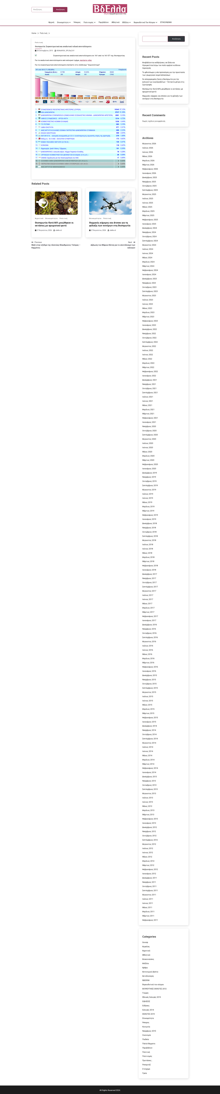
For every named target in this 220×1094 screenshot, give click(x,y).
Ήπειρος (77, 22)
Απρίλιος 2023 (148, 312)
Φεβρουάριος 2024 (150, 270)
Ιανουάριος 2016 (149, 671)
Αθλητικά (115, 22)
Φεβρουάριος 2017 (150, 616)
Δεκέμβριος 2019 (149, 473)
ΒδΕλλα (125, 22)
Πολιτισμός (88, 22)
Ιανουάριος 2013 (149, 823)
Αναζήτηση (176, 39)
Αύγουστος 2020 (149, 439)
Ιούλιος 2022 (147, 350)
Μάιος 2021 (147, 405)
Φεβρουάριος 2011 (150, 920)
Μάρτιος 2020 (148, 460)
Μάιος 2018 (147, 553)
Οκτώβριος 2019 (149, 481)
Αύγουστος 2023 (149, 295)
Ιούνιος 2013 (147, 802)
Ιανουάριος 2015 (149, 722)
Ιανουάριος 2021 (149, 422)
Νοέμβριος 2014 (149, 730)
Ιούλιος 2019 (147, 494)
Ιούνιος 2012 (147, 852)
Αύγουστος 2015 (149, 692)
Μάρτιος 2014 (148, 764)
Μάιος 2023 (147, 308)
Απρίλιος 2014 (148, 760)
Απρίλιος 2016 (148, 658)
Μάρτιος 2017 (148, 612)
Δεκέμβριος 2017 (149, 574)
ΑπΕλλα (145, 963)
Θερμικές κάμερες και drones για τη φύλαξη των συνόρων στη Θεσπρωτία (109, 224)
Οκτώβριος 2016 (149, 633)
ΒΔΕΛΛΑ (145, 980)
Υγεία (144, 1073)
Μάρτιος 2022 (148, 367)
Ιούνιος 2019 (147, 498)
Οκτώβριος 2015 (149, 684)
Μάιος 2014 (147, 755)
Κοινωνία (146, 1027)
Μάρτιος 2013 (148, 815)
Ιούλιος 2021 (147, 397)
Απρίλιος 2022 (148, 363)
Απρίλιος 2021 (148, 409)
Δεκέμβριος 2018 (149, 523)
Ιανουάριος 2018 (149, 570)
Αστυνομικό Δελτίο (150, 972)
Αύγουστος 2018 (149, 540)
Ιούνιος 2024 (147, 253)
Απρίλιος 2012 (148, 861)
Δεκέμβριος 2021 (149, 380)
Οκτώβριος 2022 (149, 338)
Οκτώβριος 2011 (149, 886)
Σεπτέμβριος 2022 (150, 342)
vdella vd (58, 230)
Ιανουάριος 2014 (149, 772)
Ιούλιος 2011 (147, 899)
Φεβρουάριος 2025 (150, 220)
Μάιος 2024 (147, 258)
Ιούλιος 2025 (147, 198)
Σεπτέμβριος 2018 (150, 536)
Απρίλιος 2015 (148, 709)
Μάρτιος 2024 (148, 266)
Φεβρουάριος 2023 (150, 321)
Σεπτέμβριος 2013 (150, 789)
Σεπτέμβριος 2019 (150, 485)
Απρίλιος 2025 (148, 211)
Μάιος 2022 (147, 359)
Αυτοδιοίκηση (148, 976)
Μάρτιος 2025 (148, 215)
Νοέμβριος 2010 (149, 1031)
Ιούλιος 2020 (147, 443)
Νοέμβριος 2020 (149, 426)
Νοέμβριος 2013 (149, 781)
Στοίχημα (146, 1069)
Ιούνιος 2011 (147, 903)
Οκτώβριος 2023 (149, 287)
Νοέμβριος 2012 (149, 831)
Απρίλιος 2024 (148, 262)
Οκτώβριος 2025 (149, 186)
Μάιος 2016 (147, 654)
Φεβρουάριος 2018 (150, 566)
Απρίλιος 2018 (148, 557)
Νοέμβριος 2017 (149, 578)
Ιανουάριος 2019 (149, 519)
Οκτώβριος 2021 (149, 388)
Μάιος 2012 (147, 857)
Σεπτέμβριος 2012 (150, 840)
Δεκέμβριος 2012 (149, 827)
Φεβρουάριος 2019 (150, 515)
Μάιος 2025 (147, 207)
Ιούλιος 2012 (147, 848)
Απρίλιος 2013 (148, 810)
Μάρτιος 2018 (148, 561)
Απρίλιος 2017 (148, 608)
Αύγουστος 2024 (149, 245)
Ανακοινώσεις (148, 959)
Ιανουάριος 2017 (149, 620)
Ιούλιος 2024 (147, 249)
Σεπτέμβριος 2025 (150, 190)
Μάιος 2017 (147, 604)
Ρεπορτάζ (146, 1065)
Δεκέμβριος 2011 (149, 878)
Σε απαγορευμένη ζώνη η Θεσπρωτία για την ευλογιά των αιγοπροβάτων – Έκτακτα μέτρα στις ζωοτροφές (163, 82)
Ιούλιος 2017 (147, 595)
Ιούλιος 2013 (147, 798)
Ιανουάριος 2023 (149, 325)
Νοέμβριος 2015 (149, 680)
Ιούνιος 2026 (147, 152)
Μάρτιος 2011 (148, 916)
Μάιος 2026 (147, 156)
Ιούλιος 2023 (147, 300)
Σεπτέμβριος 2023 (150, 291)
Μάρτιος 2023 (148, 317)
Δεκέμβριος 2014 (149, 726)
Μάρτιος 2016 (148, 663)
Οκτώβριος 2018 (149, 532)
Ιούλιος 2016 (147, 646)
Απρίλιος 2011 (148, 912)
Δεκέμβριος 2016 (149, 625)
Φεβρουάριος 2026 (150, 169)
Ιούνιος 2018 (147, 549)
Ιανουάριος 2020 (149, 469)
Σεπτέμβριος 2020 (150, 435)
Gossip (145, 942)
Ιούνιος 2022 (147, 355)
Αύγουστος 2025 (149, 194)
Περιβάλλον (104, 22)
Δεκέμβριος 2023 (149, 279)
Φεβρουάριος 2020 (150, 464)
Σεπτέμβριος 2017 (150, 587)
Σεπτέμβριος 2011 (150, 890)
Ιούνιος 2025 (147, 203)
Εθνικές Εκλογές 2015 (151, 997)
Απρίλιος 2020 (148, 456)
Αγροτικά (39, 218)
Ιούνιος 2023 (147, 304)
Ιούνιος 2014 (147, 751)
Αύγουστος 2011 (149, 895)
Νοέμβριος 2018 (149, 528)
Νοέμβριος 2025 (149, 182)
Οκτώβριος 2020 (149, 431)
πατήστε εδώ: (86, 60)
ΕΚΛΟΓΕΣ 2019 (148, 1014)
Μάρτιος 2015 (148, 713)
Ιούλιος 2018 (147, 544)
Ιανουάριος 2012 (149, 874)
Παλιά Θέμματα (148, 1044)
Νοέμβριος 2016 (149, 629)
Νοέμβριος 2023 (149, 283)
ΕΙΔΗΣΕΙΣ (146, 1001)
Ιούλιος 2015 (147, 696)
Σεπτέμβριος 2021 (150, 393)
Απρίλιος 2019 (148, 506)
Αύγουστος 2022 (149, 346)
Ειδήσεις (146, 1006)
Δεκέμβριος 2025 (149, 177)
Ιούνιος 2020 (147, 447)
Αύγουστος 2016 (149, 641)
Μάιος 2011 (147, 907)
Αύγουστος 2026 (149, 144)
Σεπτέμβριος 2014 (150, 739)
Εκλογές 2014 (148, 1010)
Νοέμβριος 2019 (149, 477)
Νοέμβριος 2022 (149, 333)
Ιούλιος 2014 (147, 747)
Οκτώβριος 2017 (149, 582)
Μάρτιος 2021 (148, 414)
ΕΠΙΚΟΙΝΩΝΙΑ (166, 22)
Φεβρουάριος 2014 (150, 768)
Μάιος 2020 (147, 452)
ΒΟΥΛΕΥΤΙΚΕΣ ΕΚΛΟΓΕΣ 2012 (154, 989)
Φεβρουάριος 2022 (150, 371)
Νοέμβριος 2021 (149, 384)
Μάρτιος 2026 (148, 165)
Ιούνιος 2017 (147, 599)
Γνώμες (145, 993)
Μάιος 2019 (147, 502)
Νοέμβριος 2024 (149, 232)
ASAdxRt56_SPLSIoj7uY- (65, 50)
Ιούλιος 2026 (147, 148)
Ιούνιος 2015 (147, 701)
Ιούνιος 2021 (147, 401)
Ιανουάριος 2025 (149, 224)
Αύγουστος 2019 (149, 490)
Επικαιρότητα (63, 22)
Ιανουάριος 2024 (149, 274)
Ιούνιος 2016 (147, 650)
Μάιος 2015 (147, 705)
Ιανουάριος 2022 (149, 376)
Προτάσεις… (147, 1060)
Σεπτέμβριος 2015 (150, 688)
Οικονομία (146, 1035)
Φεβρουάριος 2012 (150, 869)
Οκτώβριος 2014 (149, 734)
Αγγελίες (146, 946)
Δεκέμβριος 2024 (149, 228)
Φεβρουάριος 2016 (150, 667)
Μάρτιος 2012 (148, 865)
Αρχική (51, 22)
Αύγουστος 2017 (149, 591)
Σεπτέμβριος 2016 (150, 637)
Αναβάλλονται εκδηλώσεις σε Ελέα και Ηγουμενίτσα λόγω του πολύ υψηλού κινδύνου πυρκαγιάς (161, 65)
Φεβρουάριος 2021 (150, 418)
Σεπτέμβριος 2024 (150, 241)
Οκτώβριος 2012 (149, 836)
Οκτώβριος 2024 (149, 236)
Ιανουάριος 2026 (149, 173)
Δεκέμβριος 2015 (149, 675)
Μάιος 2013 (147, 806)
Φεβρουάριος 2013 (150, 819)
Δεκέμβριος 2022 (149, 329)
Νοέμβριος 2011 (149, 882)
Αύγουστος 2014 (149, 743)
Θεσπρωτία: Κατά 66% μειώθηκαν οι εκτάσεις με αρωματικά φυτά (54, 224)
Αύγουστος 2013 (149, 793)
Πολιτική (39, 42)
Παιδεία (145, 1039)
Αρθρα (145, 968)
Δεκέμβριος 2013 (149, 777)
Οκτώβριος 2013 (149, 785)
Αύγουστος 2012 (149, 844)
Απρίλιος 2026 (148, 161)
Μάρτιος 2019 (148, 511)
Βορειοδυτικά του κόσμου (144, 22)
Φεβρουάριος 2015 (150, 717)
